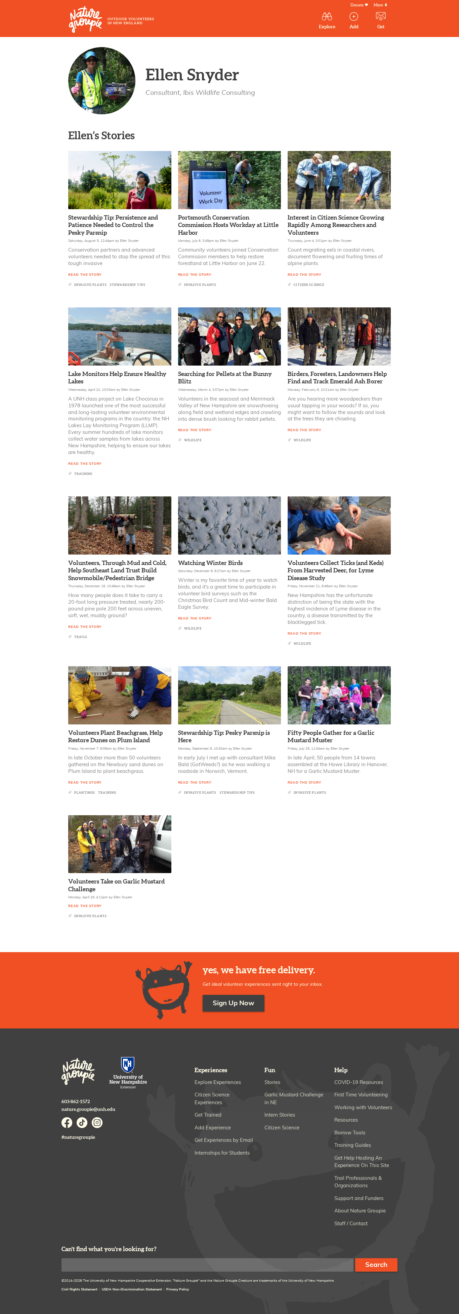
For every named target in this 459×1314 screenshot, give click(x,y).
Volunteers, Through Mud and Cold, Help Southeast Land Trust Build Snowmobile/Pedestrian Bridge (117, 571)
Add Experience (213, 1127)
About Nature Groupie (360, 1210)
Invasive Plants (90, 285)
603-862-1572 (75, 1101)
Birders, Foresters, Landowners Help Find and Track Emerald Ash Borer (337, 378)
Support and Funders (358, 1198)
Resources (346, 1120)
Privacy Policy (177, 1289)
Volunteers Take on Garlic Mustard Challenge (116, 885)
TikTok (82, 1122)
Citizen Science (309, 285)
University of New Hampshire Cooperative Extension (128, 1073)
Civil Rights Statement (79, 1289)
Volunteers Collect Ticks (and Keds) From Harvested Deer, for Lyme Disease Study (335, 571)
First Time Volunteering (361, 1094)
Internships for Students (222, 1153)
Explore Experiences (218, 1082)
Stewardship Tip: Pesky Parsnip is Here (224, 737)
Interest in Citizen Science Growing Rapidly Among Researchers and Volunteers (336, 225)
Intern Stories (279, 1115)
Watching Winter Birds (210, 563)
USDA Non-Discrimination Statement (132, 1289)
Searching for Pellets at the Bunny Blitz (225, 378)
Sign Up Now (233, 1003)
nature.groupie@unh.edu (88, 1109)
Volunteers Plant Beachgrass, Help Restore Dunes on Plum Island (115, 737)
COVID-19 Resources (358, 1082)
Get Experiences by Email (224, 1140)
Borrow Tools (349, 1132)
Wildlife (193, 440)
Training (83, 474)
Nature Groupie (111, 19)
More (378, 5)
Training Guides (352, 1145)
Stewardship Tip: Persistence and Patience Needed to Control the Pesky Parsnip (113, 225)
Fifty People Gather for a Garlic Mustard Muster (331, 737)
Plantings (84, 792)
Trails (80, 637)
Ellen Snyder (129, 240)
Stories (272, 1082)
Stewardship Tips (127, 285)
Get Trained (208, 1115)
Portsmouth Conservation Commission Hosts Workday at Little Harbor (228, 225)
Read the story (84, 274)
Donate (357, 5)
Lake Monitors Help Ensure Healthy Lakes (117, 378)
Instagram (97, 1122)
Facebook (66, 1122)
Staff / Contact (351, 1223)
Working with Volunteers (363, 1107)
